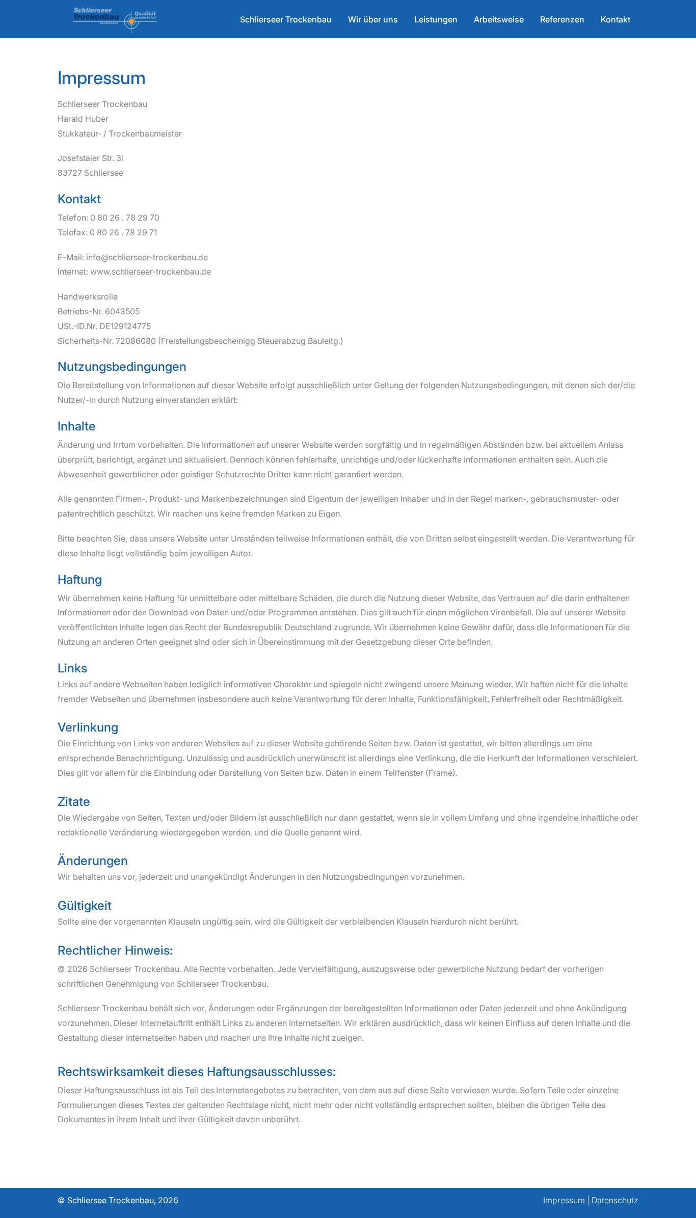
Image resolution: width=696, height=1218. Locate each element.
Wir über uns (373, 19)
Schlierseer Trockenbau (286, 19)
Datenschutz (615, 1200)
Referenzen (562, 19)
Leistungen (436, 19)
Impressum (564, 1200)
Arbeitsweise (499, 19)
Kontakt (615, 19)
